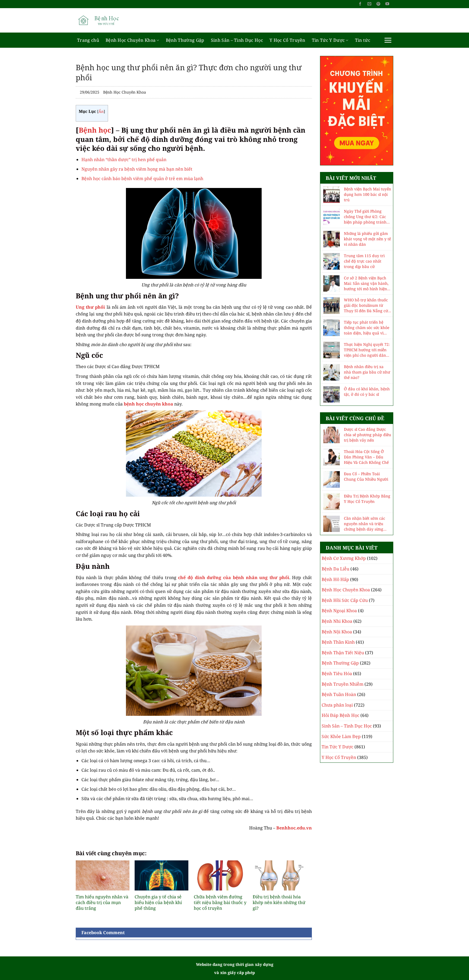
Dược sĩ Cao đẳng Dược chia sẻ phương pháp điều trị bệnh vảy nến (367, 435)
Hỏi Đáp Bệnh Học (340, 715)
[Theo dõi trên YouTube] (387, 4)
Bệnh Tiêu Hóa (337, 673)
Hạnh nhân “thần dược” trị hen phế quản (123, 159)
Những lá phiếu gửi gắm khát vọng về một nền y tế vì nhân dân (367, 239)
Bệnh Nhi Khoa (337, 621)
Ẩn (101, 111)
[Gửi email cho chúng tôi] (369, 4)
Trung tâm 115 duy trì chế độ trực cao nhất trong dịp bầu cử (364, 261)
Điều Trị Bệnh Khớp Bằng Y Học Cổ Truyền (367, 498)
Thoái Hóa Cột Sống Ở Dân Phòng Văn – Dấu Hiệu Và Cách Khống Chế (366, 457)
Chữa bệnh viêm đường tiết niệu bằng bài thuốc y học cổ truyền (220, 902)
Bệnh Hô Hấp (335, 579)
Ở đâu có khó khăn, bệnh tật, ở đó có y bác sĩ (367, 391)
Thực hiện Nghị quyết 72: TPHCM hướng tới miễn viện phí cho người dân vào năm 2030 (367, 350)
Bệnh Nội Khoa (337, 632)
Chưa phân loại (337, 705)
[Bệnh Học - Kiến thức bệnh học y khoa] (103, 20)
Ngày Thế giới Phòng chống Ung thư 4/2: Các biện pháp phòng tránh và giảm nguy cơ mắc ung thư (367, 217)
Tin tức (362, 40)
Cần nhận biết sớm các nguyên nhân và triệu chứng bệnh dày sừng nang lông (364, 524)
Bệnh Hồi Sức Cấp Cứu (345, 600)
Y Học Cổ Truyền (287, 40)
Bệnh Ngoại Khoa (339, 611)
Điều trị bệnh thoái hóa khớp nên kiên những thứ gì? (279, 902)
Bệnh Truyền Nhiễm (342, 684)
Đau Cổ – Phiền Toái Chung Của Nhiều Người (366, 476)
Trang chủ (88, 40)
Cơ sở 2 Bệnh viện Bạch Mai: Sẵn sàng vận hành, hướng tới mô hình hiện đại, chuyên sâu (366, 283)
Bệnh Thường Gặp (185, 40)
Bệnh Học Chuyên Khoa (131, 40)
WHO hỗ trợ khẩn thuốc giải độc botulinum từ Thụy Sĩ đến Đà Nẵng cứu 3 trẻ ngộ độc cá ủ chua (367, 305)
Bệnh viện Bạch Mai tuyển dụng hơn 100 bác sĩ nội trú (367, 194)
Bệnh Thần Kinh (338, 642)
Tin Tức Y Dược (328, 40)
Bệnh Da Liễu (335, 569)
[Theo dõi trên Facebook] (360, 4)
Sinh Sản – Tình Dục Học (237, 40)
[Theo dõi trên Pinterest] (378, 4)
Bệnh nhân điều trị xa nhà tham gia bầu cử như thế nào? (367, 372)
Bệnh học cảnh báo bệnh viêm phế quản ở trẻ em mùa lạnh (142, 178)
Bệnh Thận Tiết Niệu (343, 653)
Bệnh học (95, 130)
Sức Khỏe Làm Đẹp (341, 736)
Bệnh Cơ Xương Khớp (344, 558)
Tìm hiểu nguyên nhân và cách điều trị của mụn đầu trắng (102, 902)
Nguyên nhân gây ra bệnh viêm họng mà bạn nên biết (136, 169)
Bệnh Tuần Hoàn (339, 694)
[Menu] (387, 40)
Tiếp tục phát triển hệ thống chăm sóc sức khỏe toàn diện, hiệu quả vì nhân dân (366, 328)
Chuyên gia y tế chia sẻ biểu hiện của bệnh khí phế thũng (158, 902)
